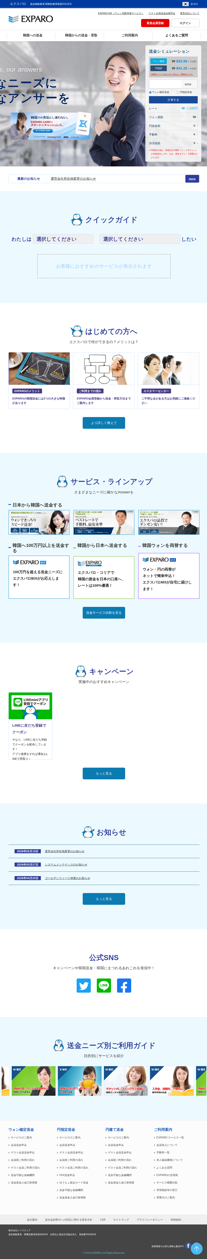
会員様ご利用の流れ (23, 1160)
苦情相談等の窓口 (166, 1190)
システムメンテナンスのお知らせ (66, 864)
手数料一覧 (163, 1152)
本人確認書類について (169, 1160)
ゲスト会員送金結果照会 (162, 13)
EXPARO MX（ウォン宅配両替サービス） (121, 13)
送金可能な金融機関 (23, 1175)
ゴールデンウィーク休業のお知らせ (67, 878)
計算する (173, 99)
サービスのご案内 (21, 1137)
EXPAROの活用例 (167, 1175)
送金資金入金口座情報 (24, 1182)
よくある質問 (164, 1167)
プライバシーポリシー (150, 1219)
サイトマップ (121, 1219)
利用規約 (176, 1219)
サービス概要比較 (166, 1182)
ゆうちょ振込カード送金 (73, 1182)
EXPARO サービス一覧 (170, 1137)
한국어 (194, 4)
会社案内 (32, 1219)
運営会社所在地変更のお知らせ (73, 178)
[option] (127, 1081)
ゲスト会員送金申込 (23, 1152)
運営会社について (190, 13)
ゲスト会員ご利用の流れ (25, 1167)
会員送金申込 (19, 1145)
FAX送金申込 (67, 1175)
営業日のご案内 (165, 1197)
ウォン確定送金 (160, 92)
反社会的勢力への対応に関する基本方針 (68, 1219)
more (192, 178)
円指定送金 (185, 92)
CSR (103, 1219)
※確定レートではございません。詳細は (171, 74)
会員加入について (166, 1145)
